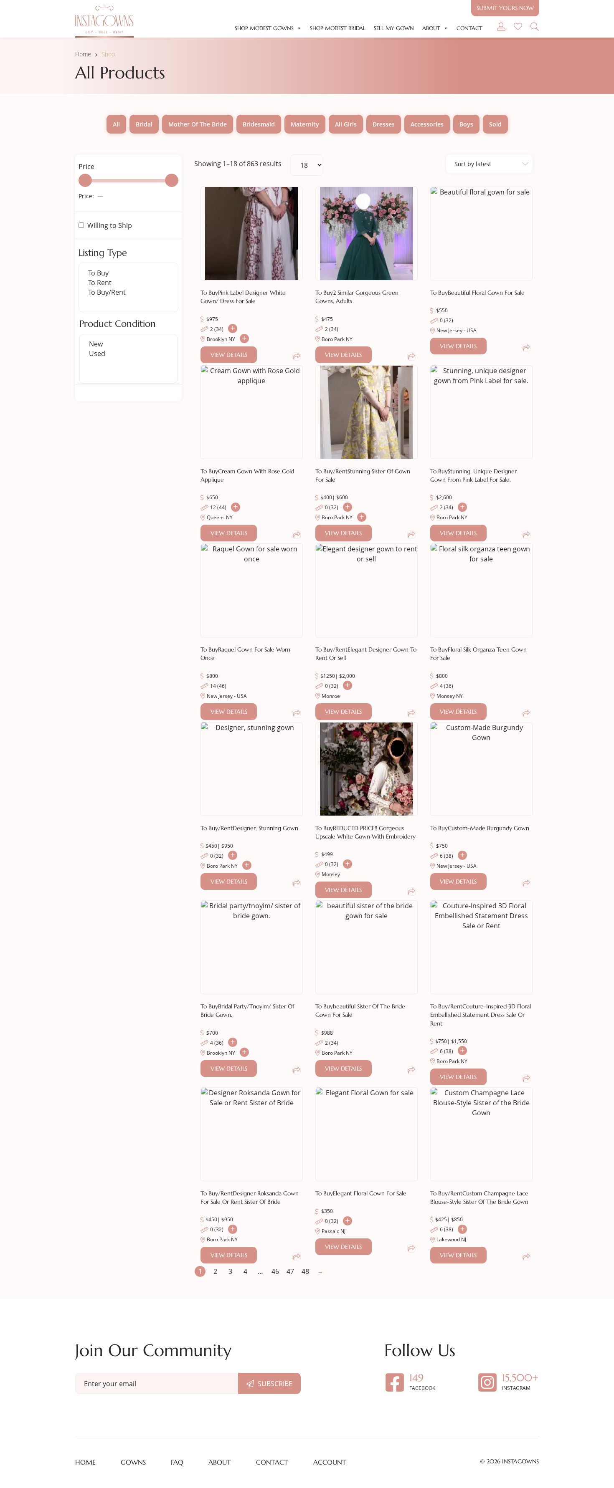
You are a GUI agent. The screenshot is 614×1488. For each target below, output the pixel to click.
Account (329, 1462)
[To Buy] (128, 273)
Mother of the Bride (197, 124)
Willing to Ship (109, 225)
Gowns (133, 1462)
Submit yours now (505, 8)
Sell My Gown (394, 28)
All (116, 124)
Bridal (144, 124)
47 (290, 1271)
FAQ (177, 1462)
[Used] (128, 354)
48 (305, 1271)
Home (83, 54)
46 (275, 1271)
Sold (495, 124)
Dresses (384, 124)
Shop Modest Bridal (337, 28)
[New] (128, 344)
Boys (466, 124)
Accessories (427, 124)
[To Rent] (128, 283)
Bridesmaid (259, 124)
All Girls (346, 124)
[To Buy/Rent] (128, 292)
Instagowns (520, 1461)
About (431, 28)
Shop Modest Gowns (264, 28)
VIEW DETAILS (229, 355)
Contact (469, 28)
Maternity (305, 124)
